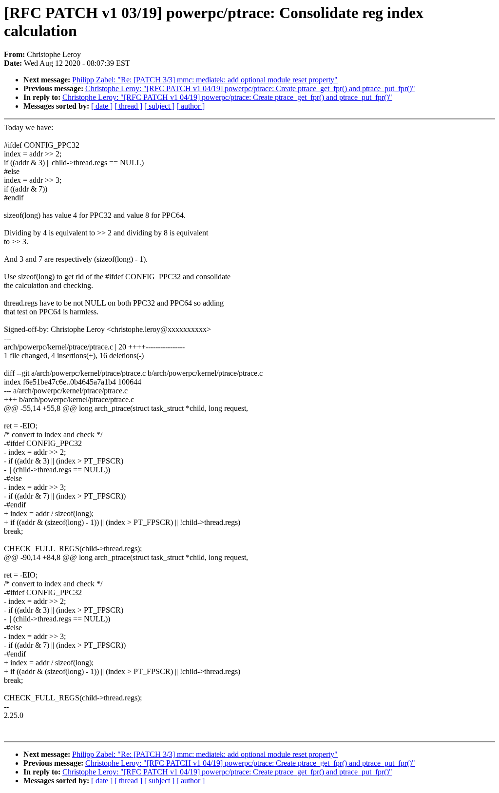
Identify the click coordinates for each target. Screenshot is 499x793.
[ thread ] (128, 106)
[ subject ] (159, 106)
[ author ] (190, 106)
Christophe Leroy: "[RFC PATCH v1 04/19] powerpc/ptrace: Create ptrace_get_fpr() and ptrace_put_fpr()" (250, 88)
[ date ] (102, 106)
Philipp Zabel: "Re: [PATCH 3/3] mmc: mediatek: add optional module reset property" (205, 80)
